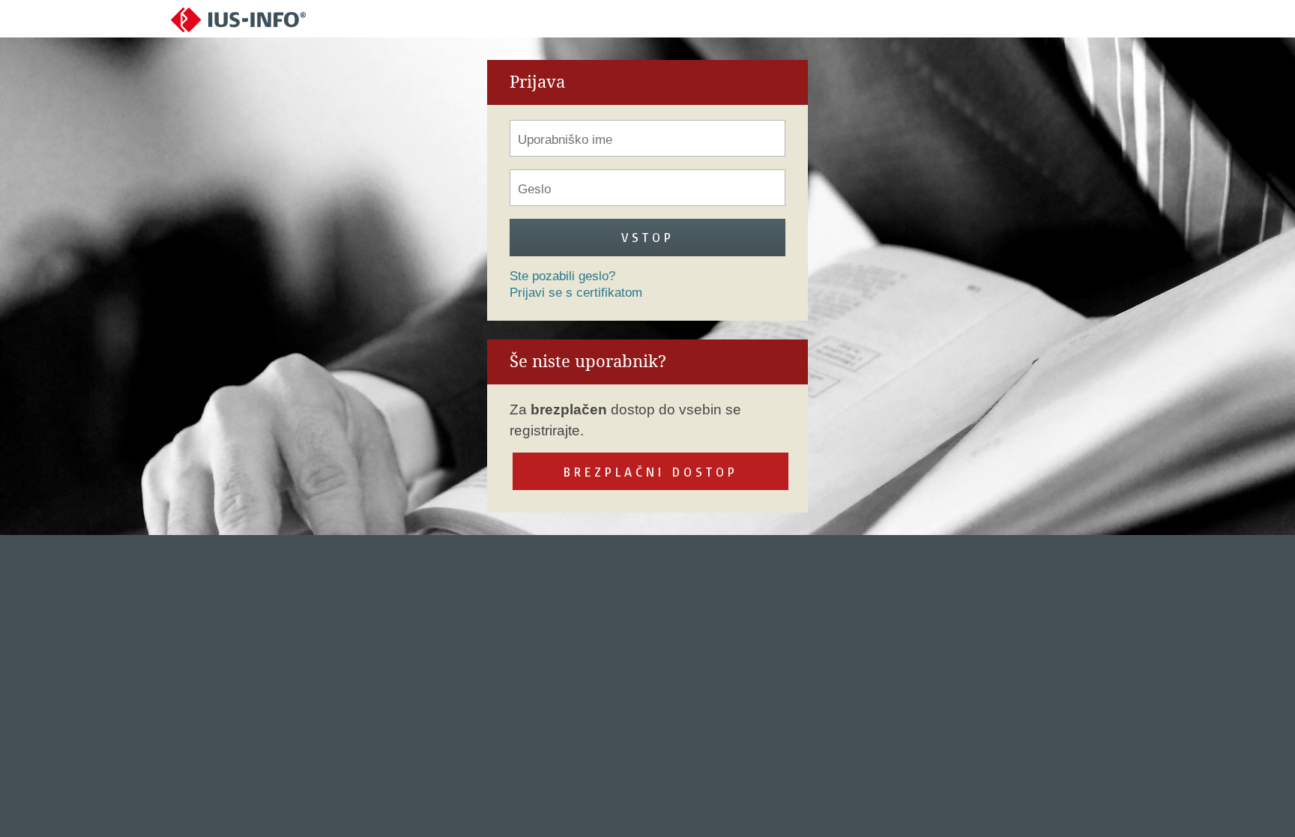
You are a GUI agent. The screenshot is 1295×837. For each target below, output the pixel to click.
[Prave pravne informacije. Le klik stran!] (238, 19)
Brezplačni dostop (651, 472)
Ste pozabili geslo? (562, 276)
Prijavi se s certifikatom (576, 292)
